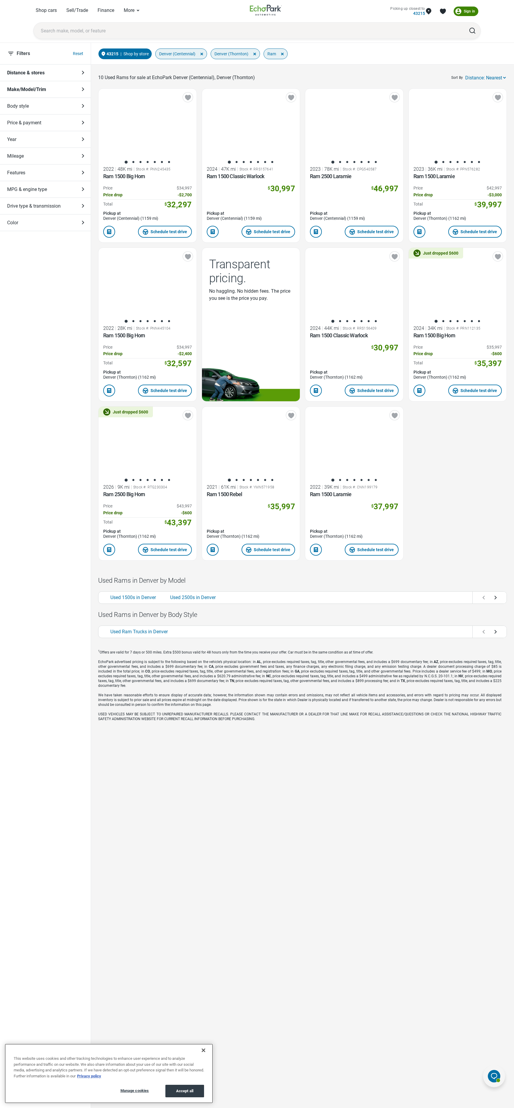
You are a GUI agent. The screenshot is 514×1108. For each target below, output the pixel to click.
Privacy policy (89, 1076)
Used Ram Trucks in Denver (139, 631)
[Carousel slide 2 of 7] (133, 162)
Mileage (15, 156)
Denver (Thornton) (231, 53)
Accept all (184, 1091)
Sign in (469, 11)
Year (11, 139)
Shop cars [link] (46, 10)
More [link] (129, 10)
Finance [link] (106, 10)
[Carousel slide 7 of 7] (169, 162)
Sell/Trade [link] (77, 10)
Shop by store (136, 53)
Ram (271, 53)
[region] (109, 1073)
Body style (18, 106)
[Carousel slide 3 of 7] (140, 162)
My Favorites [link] (442, 11)
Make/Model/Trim (26, 89)
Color (12, 222)
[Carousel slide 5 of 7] (154, 162)
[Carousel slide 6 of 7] (161, 162)
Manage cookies (134, 1090)
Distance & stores (26, 73)
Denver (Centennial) (177, 53)
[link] (266, 11)
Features (16, 172)
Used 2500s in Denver (193, 597)
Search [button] (472, 30)
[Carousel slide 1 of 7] (126, 162)
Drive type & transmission (34, 206)
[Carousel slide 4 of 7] (147, 162)
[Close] (203, 1050)
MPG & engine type (27, 189)
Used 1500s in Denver (133, 597)
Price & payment (24, 123)
